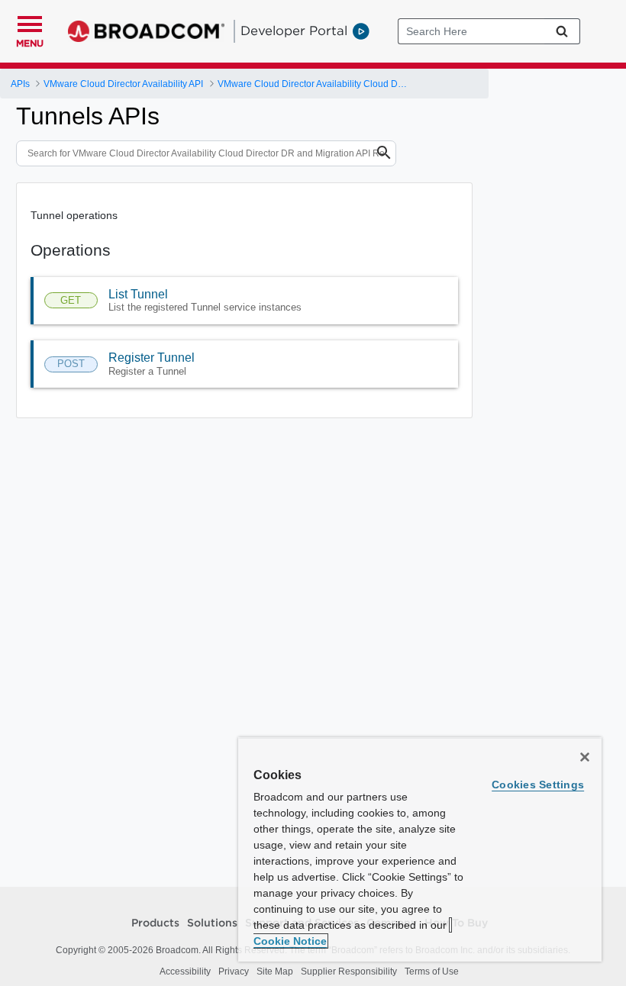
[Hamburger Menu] (30, 22)
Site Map (275, 971)
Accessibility (185, 971)
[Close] (584, 757)
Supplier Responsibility (349, 971)
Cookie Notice (290, 941)
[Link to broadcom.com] (146, 31)
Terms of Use (432, 971)
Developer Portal (293, 30)
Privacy (233, 971)
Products (155, 923)
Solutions (212, 923)
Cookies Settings (538, 784)
